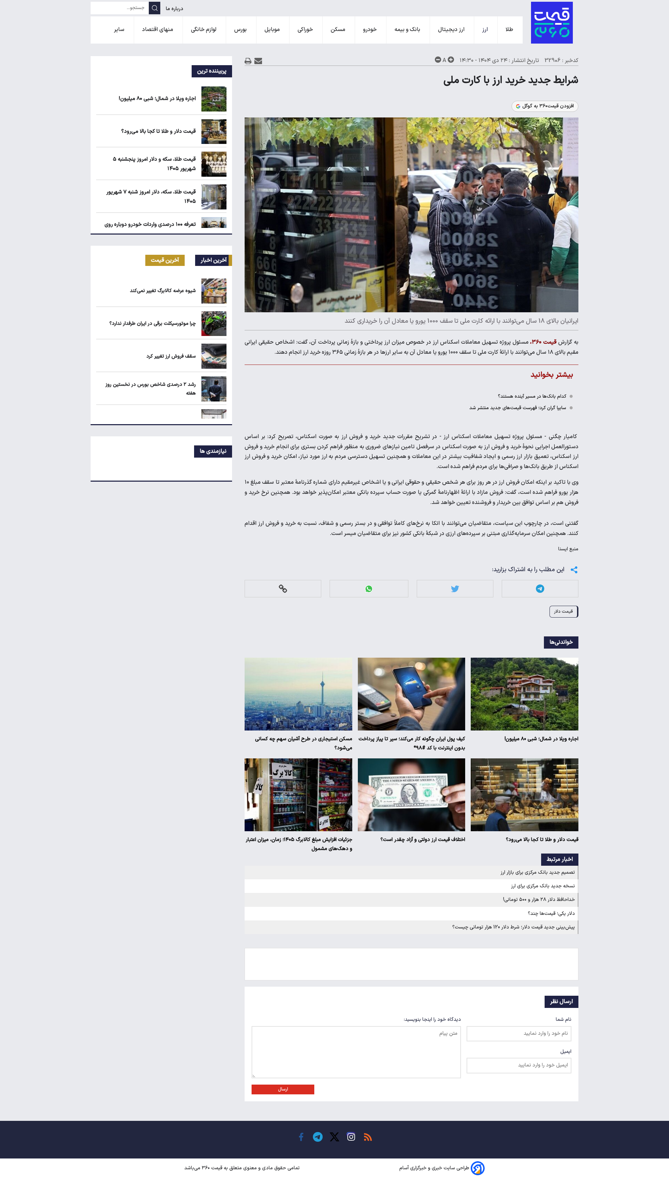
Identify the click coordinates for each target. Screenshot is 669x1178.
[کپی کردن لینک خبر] (283, 589)
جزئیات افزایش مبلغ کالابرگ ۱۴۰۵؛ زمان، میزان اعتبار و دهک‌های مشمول (299, 844)
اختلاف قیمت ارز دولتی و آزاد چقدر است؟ (422, 839)
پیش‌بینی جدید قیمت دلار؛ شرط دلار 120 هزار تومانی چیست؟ (513, 927)
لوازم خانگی (204, 29)
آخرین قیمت (165, 260)
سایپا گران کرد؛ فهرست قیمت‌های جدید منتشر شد (517, 408)
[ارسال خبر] (258, 61)
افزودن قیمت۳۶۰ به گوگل (548, 106)
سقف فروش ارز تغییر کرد (171, 356)
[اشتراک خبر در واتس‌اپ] (369, 588)
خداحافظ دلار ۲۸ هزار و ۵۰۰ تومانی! (539, 899)
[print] (248, 61)
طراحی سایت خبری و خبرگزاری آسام (434, 1168)
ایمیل (565, 1051)
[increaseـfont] (451, 59)
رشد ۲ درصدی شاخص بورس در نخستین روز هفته (151, 389)
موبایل (272, 29)
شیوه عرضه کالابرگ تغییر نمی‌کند (163, 290)
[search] (154, 8)
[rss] (368, 1137)
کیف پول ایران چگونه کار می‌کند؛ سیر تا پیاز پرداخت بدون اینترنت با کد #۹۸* (412, 743)
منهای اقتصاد (158, 29)
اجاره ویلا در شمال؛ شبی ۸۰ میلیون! (541, 739)
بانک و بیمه (408, 29)
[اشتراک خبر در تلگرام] (540, 589)
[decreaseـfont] (438, 59)
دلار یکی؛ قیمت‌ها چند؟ (551, 913)
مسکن (339, 29)
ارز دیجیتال (452, 29)
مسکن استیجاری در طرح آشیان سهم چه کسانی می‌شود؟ (303, 743)
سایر (120, 29)
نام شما (563, 1019)
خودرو (370, 29)
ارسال (283, 1089)
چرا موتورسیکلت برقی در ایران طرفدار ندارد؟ (152, 323)
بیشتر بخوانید (552, 374)
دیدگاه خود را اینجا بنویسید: (432, 1019)
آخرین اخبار (214, 260)
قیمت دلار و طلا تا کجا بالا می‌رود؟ (542, 839)
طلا (510, 29)
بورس (241, 29)
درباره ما (175, 9)
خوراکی (306, 29)
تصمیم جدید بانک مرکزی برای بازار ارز (538, 872)
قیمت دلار (563, 611)
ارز (485, 29)
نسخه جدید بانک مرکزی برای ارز (543, 886)
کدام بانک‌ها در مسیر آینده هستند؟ (532, 396)
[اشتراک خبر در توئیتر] (455, 589)
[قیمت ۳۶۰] (552, 23)
